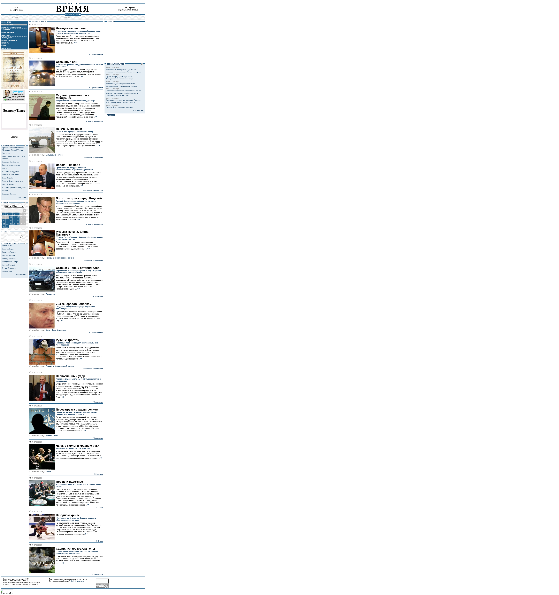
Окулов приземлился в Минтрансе (73, 97)
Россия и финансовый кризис (14, 187)
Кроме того (98, 574)
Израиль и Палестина (10, 175)
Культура (99, 474)
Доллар (5, 191)
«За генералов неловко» (73, 304)
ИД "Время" (130, 8)
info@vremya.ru (77, 581)
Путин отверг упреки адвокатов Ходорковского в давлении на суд (119, 77)
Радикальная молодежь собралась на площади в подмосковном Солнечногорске (123, 70)
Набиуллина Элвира (10, 262)
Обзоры (14, 137)
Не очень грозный (69, 128)
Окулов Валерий (8, 265)
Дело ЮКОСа (7, 178)
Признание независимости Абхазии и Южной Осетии (13, 148)
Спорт (100, 507)
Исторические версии (11, 165)
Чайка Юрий (7, 271)
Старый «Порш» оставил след (78, 267)
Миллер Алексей (9, 258)
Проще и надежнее (69, 481)
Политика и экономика (93, 157)
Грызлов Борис (8, 249)
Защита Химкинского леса (12, 181)
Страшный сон (66, 61)
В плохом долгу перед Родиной (79, 198)
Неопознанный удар (70, 376)
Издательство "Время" (128, 10)
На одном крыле (68, 515)
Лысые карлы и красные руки (77, 445)
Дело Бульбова (8, 184)
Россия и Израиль (9, 194)
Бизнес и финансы (95, 121)
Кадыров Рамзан (9, 252)
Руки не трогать (67, 340)
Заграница (98, 402)
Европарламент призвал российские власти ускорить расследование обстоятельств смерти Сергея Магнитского (123, 93)
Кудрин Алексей (8, 255)
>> (75, 43)
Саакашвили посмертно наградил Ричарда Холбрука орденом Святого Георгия (123, 101)
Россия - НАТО (52, 436)
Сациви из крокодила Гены (75, 548)
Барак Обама (7, 246)
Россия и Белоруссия (10, 171)
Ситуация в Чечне (54, 155)
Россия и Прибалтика (10, 162)
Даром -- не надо (68, 164)
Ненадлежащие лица (71, 28)
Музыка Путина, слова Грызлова (72, 233)
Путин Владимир (9, 268)
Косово (5, 168)
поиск (67, 18)
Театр (48, 472)
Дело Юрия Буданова (56, 330)
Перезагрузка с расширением (77, 409)
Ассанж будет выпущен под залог (119, 107)
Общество (99, 296)
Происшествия (97, 54)
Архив (16, 18)
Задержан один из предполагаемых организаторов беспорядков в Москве (121, 84)
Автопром (6, 153)
